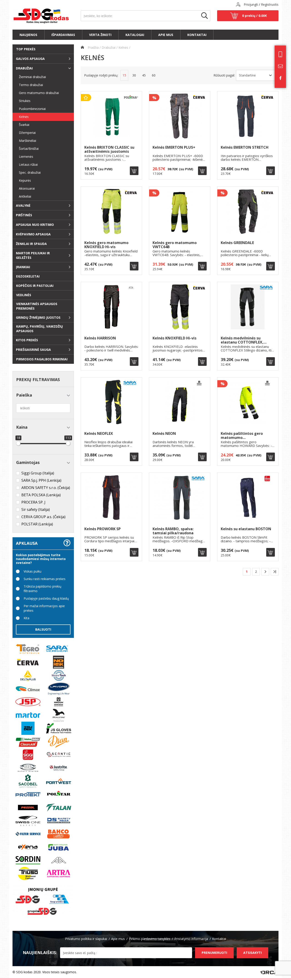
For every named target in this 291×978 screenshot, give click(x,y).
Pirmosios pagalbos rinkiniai (42, 359)
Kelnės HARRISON (100, 338)
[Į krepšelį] (134, 170)
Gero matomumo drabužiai (37, 93)
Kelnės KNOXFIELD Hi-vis (174, 338)
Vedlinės (23, 295)
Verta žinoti (100, 35)
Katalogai (134, 35)
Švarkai (22, 124)
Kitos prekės (27, 340)
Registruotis (269, 4)
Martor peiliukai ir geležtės (33, 255)
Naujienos (28, 35)
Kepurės (23, 180)
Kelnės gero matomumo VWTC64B (175, 245)
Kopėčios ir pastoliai (34, 285)
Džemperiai (25, 132)
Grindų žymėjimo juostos (38, 317)
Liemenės (24, 156)
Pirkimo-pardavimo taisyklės (149, 939)
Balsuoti (43, 629)
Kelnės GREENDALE (237, 243)
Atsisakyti (252, 952)
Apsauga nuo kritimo (35, 224)
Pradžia (93, 47)
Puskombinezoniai (30, 109)
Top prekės (25, 49)
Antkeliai (23, 196)
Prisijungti (251, 4)
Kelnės (22, 117)
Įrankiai (23, 267)
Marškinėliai (25, 140)
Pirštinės (24, 215)
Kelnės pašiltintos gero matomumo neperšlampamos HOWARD (245, 436)
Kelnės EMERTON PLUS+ (174, 147)
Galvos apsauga (30, 58)
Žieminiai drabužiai (30, 77)
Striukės (22, 101)
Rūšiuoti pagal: (224, 75)
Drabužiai (24, 68)
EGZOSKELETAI (28, 276)
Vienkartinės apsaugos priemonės (36, 306)
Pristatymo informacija (191, 939)
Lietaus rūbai (26, 164)
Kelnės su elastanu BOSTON (246, 529)
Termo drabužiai (29, 85)
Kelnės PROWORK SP (102, 529)
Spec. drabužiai (28, 172)
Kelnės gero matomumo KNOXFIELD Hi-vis (106, 245)
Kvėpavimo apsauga (33, 234)
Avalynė (23, 205)
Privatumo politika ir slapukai (86, 939)
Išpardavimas (63, 35)
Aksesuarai (25, 188)
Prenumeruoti (214, 952)
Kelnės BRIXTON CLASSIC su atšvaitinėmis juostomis (109, 149)
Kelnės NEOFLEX (98, 434)
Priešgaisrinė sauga (33, 349)
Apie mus (165, 35)
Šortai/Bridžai (27, 148)
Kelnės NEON (164, 434)
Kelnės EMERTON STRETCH (244, 147)
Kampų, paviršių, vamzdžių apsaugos (39, 328)
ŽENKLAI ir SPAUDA (31, 244)
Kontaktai (196, 35)
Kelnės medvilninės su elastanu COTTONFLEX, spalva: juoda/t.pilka (242, 340)
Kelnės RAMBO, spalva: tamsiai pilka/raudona (173, 531)
